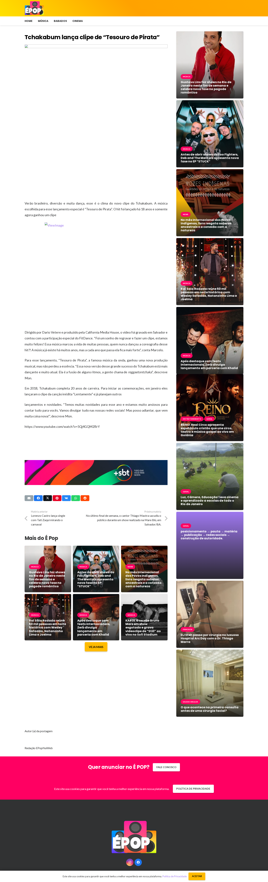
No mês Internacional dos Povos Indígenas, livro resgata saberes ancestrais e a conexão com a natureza (143, 579)
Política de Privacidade (174, 876)
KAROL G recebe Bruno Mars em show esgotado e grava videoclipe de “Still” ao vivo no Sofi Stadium (143, 627)
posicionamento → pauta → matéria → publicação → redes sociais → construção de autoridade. (209, 534)
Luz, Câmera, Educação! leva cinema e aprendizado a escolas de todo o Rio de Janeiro (209, 500)
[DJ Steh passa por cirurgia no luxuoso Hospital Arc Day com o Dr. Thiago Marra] (209, 583)
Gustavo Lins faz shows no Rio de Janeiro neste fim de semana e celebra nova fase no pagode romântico (47, 579)
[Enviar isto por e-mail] (29, 498)
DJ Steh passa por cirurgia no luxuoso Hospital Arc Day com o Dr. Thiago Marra (210, 638)
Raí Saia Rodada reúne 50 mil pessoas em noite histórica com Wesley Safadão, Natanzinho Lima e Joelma (47, 627)
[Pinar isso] (57, 498)
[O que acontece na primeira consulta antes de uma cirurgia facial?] (209, 652)
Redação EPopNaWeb (39, 748)
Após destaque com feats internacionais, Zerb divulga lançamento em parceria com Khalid (93, 627)
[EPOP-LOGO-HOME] (34, 8)
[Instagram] (129, 862)
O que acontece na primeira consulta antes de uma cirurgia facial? (209, 709)
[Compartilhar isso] (38, 498)
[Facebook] (138, 862)
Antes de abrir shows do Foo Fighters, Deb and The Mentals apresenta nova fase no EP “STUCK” (95, 579)
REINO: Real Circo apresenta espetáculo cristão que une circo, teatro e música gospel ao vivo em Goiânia (207, 430)
